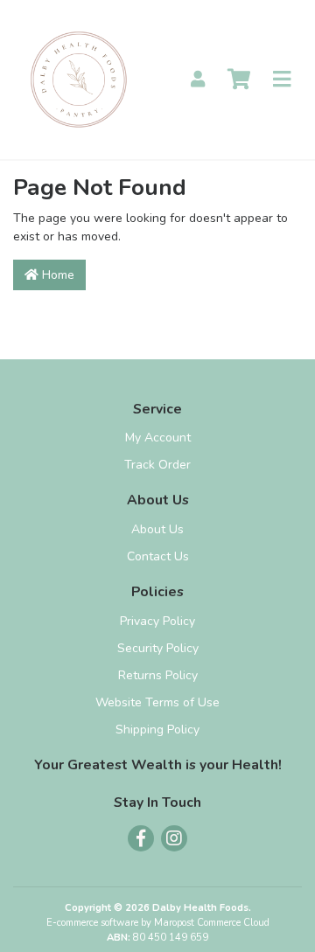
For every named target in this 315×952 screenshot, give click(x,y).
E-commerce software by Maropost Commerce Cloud (158, 922)
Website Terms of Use (157, 702)
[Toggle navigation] (282, 80)
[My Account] (197, 80)
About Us (157, 529)
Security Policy (158, 648)
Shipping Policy (158, 729)
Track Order (157, 464)
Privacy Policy (157, 621)
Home (56, 275)
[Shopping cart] (239, 80)
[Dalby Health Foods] (78, 78)
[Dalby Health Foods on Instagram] (174, 838)
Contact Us (158, 556)
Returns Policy (158, 675)
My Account (158, 437)
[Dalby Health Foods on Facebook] (141, 838)
